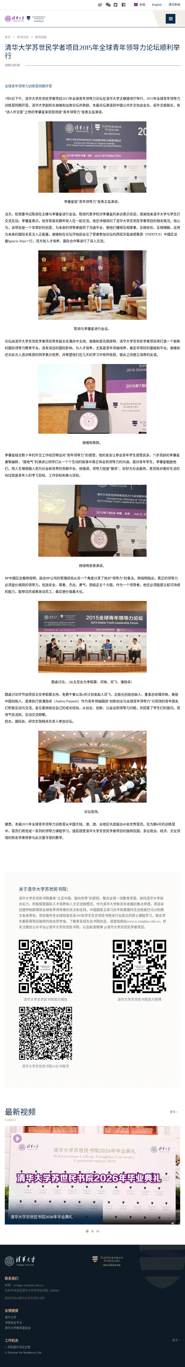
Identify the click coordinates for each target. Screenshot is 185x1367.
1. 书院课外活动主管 (17, 1347)
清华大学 (10, 1317)
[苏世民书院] (34, 18)
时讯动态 (41, 37)
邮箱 (142, 4)
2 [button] (92, 1231)
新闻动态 (23, 37)
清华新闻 (174, 4)
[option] (92, 1175)
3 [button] (97, 1231)
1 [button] (87, 1231)
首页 (8, 37)
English (157, 4)
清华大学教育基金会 (18, 1328)
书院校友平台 (13, 1322)
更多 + (174, 1112)
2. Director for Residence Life (23, 1352)
